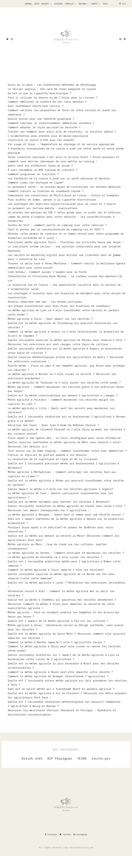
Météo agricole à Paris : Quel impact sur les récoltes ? (50, 318)
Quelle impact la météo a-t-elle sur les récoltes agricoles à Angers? (60, 489)
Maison (82, 3)
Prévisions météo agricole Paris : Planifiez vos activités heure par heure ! (66, 242)
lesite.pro (100, 758)
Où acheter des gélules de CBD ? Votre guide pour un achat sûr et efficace (64, 212)
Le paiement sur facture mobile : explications (42, 208)
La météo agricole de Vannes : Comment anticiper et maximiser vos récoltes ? (66, 552)
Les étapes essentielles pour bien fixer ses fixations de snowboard (59, 306)
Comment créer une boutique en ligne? (35, 182)
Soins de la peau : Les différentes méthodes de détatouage (52, 84)
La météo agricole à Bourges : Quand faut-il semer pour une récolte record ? (66, 514)
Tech (105, 3)
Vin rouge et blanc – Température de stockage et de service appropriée (61, 144)
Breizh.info (33, 758)
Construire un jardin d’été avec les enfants (41, 140)
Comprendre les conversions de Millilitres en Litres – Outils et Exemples (63, 195)
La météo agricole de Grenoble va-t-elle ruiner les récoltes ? (55, 557)
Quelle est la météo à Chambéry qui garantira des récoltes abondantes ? (62, 599)
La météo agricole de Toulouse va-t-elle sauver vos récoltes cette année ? (64, 382)
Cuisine (58, 3)
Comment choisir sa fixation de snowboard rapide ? (46, 191)
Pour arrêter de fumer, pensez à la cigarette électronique (52, 199)
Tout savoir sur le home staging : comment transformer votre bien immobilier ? (67, 450)
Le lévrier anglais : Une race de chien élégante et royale (52, 89)
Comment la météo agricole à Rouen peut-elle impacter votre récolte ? (60, 672)
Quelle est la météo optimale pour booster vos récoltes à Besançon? (59, 501)
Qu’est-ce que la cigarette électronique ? (39, 93)
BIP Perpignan (60, 758)
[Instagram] (12, 39)
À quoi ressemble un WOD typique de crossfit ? (42, 169)
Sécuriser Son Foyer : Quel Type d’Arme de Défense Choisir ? (53, 425)
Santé (94, 3)
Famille (69, 3)
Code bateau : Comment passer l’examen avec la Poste (47, 272)
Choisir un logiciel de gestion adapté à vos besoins (47, 454)
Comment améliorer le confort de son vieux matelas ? (47, 101)
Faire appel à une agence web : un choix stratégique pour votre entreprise (64, 438)
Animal (28, 3)
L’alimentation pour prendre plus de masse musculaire (49, 135)
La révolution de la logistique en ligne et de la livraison (52, 459)
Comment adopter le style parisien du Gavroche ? (44, 127)
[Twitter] (7, 39)
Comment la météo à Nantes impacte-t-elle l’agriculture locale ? (56, 642)
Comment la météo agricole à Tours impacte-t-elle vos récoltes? (56, 569)
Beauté (45, 3)
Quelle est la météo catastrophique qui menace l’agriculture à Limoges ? (63, 395)
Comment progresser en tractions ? (33, 174)
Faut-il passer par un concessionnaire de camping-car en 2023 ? (56, 229)
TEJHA (82, 758)
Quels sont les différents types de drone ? (40, 165)
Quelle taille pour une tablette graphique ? (41, 118)
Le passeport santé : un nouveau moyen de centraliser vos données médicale (64, 186)
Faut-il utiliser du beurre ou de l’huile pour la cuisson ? (52, 97)
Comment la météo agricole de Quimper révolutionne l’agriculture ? (58, 676)
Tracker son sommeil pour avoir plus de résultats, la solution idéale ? (62, 131)
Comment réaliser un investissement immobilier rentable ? (52, 123)
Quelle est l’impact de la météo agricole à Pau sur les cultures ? (58, 620)
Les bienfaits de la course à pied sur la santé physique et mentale (59, 178)
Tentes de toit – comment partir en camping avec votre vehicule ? (57, 225)
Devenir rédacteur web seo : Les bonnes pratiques (46, 301)
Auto (36, 3)
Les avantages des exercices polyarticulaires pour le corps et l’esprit (62, 203)
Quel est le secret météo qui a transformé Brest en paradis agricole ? (61, 689)
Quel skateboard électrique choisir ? (35, 106)
